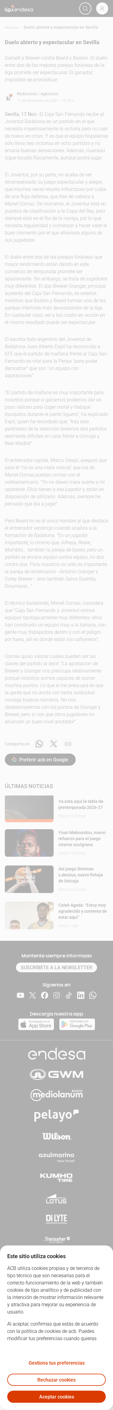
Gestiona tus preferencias (57, 1363)
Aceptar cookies (56, 1397)
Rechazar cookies (56, 1380)
